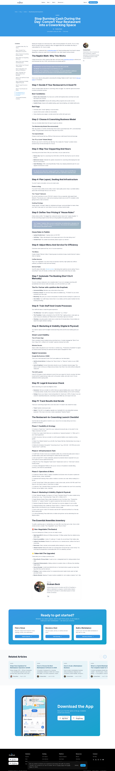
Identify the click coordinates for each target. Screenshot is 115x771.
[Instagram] (98, 759)
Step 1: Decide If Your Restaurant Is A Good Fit (21, 51)
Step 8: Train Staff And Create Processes (22, 78)
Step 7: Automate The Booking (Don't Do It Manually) (20, 74)
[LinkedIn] (48, 596)
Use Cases (61, 759)
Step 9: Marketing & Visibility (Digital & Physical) (22, 82)
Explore (43, 2)
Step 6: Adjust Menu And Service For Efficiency (21, 69)
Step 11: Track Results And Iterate (21, 89)
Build (53, 2)
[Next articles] (104, 656)
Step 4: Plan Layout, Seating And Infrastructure (22, 62)
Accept (83, 765)
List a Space (45, 756)
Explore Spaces (93, 2)
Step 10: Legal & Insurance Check (21, 85)
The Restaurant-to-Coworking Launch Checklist (20, 94)
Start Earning (56, 636)
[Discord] (103, 759)
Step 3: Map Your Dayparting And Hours (22, 58)
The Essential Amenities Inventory (21, 98)
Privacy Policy (60, 765)
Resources (60, 2)
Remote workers (50, 269)
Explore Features (63, 756)
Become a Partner (87, 636)
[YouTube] (100, 759)
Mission (77, 756)
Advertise (78, 759)
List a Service (45, 759)
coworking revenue (68, 59)
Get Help (95, 756)
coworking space (52, 50)
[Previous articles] (100, 656)
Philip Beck (15, 676)
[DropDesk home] (20, 2)
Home (16, 11)
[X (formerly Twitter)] (93, 759)
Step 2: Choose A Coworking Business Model (22, 54)
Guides (25, 11)
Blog (21, 11)
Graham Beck (58, 29)
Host (48, 2)
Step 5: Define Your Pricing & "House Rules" (22, 66)
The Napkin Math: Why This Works (22, 47)
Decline (76, 765)
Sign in (85, 2)
